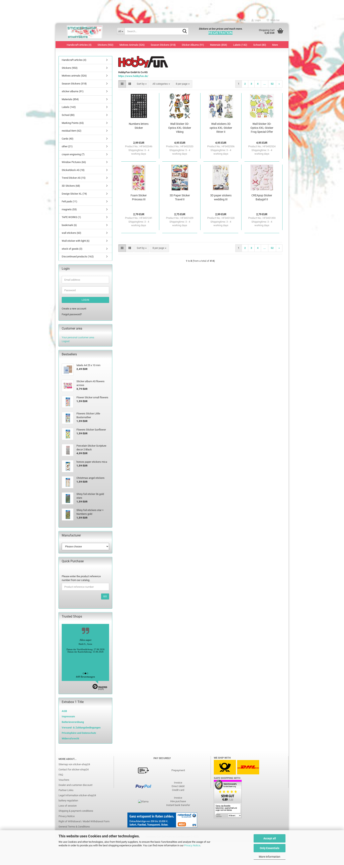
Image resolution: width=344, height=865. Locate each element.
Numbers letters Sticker (139, 125)
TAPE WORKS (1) (71, 217)
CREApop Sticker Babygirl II (261, 197)
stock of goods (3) (72, 248)
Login (85, 300)
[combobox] (141, 84)
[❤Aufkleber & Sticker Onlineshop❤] (85, 32)
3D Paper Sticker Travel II (180, 197)
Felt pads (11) (69, 201)
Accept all (269, 838)
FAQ (61, 774)
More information (269, 856)
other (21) (67, 146)
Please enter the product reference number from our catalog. (81, 578)
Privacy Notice (192, 845)
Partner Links (66, 790)
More (275, 44)
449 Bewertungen (85, 676)
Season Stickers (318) (163, 44)
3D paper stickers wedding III (221, 197)
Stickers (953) (105, 44)
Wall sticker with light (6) (76, 240)
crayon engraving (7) (73, 154)
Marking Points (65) (73, 122)
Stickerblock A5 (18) (73, 170)
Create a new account (74, 308)
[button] (242, 20)
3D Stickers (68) (71, 185)
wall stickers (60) (71, 232)
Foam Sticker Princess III (139, 197)
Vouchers (64, 779)
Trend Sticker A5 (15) (74, 177)
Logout (65, 341)
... (264, 83)
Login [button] (257, 20)
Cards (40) (67, 138)
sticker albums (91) (193, 44)
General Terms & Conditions (74, 826)
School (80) (259, 44)
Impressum (68, 716)
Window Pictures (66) (74, 162)
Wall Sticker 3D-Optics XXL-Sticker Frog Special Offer (261, 127)
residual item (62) (71, 130)
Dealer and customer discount (75, 785)
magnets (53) (69, 209)
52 (272, 83)
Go (105, 596)
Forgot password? (72, 314)
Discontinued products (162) (78, 256)
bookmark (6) (69, 225)
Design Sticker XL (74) (74, 193)
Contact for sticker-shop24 (74, 769)
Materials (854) (218, 44)
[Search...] (185, 31)
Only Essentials (269, 848)
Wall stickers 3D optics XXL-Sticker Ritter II (221, 127)
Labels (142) (240, 44)
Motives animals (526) (132, 44)
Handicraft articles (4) (79, 44)
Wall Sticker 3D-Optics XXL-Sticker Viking (179, 127)
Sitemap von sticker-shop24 (74, 764)
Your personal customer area (78, 337)
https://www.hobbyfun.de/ (133, 76)
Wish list (274, 20)
